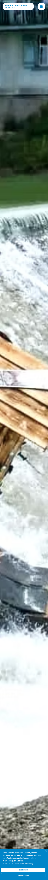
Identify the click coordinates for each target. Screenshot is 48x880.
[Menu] (41, 6)
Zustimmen (23, 869)
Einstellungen (23, 875)
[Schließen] (44, 852)
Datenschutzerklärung (24, 863)
